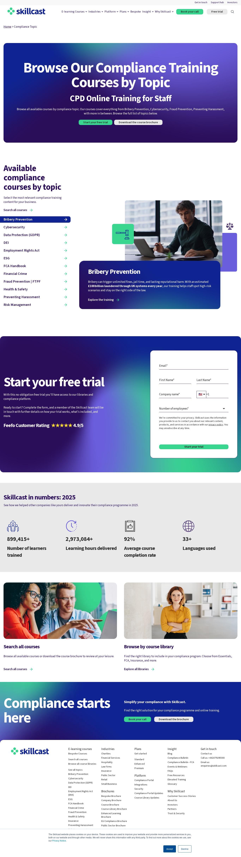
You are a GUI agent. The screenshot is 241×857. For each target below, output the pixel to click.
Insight (146, 12)
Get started (140, 753)
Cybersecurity (75, 778)
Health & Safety (76, 816)
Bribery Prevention (78, 774)
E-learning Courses (73, 12)
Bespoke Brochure (111, 796)
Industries (94, 12)
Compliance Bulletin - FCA (181, 762)
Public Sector (108, 775)
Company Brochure (111, 800)
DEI (69, 787)
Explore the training (101, 300)
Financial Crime (76, 808)
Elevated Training (177, 779)
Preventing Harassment (80, 825)
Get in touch (201, 2)
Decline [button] (184, 848)
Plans (123, 12)
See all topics (75, 770)
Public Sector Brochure (113, 825)
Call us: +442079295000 (213, 758)
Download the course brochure (138, 122)
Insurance (73, 821)
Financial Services (110, 758)
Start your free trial (95, 122)
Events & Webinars (177, 766)
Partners (172, 809)
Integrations (140, 784)
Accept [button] (169, 848)
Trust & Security (176, 813)
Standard (139, 759)
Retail (104, 779)
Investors (232, 2)
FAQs (170, 771)
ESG (70, 799)
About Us (172, 800)
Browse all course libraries (82, 764)
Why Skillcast (163, 12)
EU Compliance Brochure (114, 821)
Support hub (217, 2)
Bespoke (135, 12)
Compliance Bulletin (178, 758)
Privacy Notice (59, 840)
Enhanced (139, 764)
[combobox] (193, 408)
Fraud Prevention (77, 812)
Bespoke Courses (77, 753)
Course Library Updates (146, 798)
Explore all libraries (136, 669)
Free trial (217, 12)
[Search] (232, 11)
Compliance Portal (144, 780)
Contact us (206, 753)
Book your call (190, 12)
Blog (170, 753)
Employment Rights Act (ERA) (80, 793)
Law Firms (106, 766)
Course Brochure (110, 805)
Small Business (109, 784)
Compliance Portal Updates (148, 793)
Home (7, 27)
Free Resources (176, 775)
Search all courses (15, 669)
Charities (106, 753)
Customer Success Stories (182, 796)
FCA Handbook (76, 803)
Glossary (172, 784)
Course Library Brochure (114, 809)
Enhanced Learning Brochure (111, 815)
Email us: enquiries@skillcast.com (214, 764)
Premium (139, 768)
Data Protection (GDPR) (80, 783)
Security (138, 789)
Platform (110, 12)
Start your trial (193, 447)
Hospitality (107, 762)
